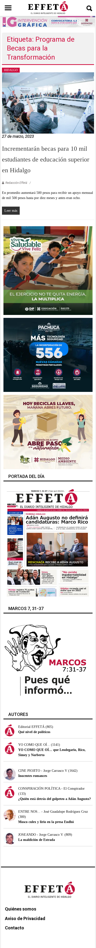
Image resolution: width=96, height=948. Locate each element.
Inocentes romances (32, 776)
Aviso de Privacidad (25, 918)
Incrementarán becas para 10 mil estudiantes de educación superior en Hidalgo (45, 159)
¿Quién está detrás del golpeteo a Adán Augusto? (54, 799)
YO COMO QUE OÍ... (34, 745)
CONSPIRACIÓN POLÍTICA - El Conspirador (51, 788)
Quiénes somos (20, 908)
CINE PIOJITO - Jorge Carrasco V (42, 771)
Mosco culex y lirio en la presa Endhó (46, 822)
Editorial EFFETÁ (31, 727)
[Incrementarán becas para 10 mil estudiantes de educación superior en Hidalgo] (48, 102)
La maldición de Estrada (36, 840)
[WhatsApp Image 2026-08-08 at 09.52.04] (48, 21)
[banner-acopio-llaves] (48, 432)
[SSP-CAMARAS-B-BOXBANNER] (48, 355)
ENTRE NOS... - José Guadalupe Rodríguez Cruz (53, 811)
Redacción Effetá (16, 183)
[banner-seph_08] (48, 270)
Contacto (14, 927)
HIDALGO (11, 70)
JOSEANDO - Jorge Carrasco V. (41, 834)
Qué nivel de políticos (34, 732)
